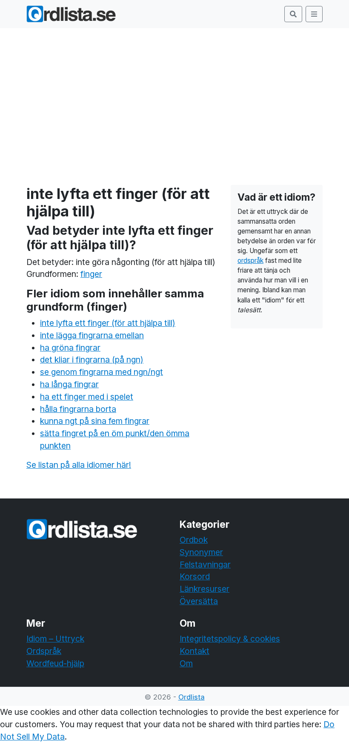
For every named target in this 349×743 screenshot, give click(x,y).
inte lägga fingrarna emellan (92, 335)
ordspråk (250, 260)
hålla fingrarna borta (78, 409)
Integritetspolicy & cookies (230, 639)
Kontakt (194, 651)
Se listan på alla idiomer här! (78, 465)
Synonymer (201, 552)
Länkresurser (204, 589)
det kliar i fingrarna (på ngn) (91, 359)
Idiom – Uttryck (55, 639)
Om (186, 663)
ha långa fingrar (69, 384)
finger (91, 274)
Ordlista (191, 697)
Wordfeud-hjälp (55, 663)
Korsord (195, 576)
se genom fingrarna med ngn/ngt (101, 372)
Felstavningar (205, 564)
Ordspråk (43, 651)
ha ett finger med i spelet (86, 397)
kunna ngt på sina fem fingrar (94, 421)
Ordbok (194, 540)
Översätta (199, 601)
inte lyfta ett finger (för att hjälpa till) (107, 323)
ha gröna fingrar (70, 348)
